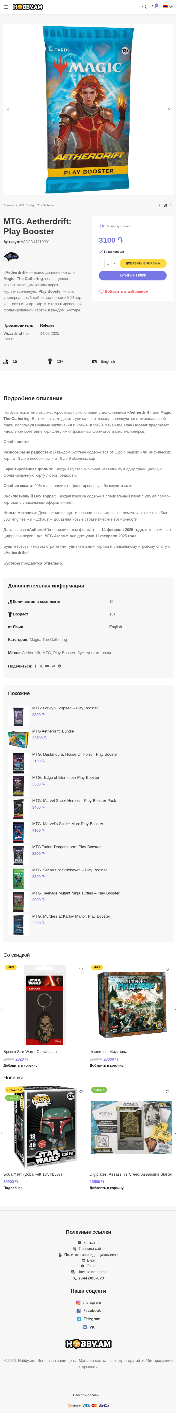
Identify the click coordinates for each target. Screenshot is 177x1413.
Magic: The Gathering (41, 205)
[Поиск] (144, 7)
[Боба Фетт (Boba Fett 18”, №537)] (45, 1127)
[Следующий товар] (171, 205)
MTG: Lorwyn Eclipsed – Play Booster (65, 708)
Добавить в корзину (143, 263)
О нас (91, 1266)
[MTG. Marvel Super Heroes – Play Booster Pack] (18, 809)
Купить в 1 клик (133, 275)
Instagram (92, 1302)
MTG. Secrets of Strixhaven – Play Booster (69, 870)
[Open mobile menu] (5, 7)
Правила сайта (92, 1248)
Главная (8, 205)
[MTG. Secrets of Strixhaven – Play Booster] (18, 878)
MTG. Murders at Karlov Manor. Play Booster (71, 916)
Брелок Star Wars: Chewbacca (30, 1052)
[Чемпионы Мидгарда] (132, 1005)
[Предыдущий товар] (159, 205)
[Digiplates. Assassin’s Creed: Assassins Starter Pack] (132, 1127)
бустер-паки (88, 653)
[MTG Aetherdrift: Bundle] (18, 740)
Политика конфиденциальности (91, 1254)
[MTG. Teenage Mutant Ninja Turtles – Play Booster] (18, 901)
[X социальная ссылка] (41, 666)
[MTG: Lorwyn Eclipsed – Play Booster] (18, 716)
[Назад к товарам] (165, 205)
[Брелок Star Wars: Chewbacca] (45, 1005)
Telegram (92, 1319)
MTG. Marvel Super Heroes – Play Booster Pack (74, 800)
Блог (91, 1260)
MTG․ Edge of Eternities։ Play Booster (65, 777)
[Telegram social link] (59, 666)
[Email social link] (47, 666)
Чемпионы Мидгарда (108, 1052)
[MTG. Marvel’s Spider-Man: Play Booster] (18, 832)
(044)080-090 (91, 1278)
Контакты (91, 1242)
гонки (106, 653)
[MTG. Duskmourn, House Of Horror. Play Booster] (18, 763)
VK (92, 1327)
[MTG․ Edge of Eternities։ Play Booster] (18, 786)
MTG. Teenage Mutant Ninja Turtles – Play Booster (76, 893)
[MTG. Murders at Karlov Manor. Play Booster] (18, 925)
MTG (46, 653)
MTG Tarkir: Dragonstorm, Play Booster (66, 847)
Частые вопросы (91, 1272)
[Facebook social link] (35, 666)
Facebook (92, 1310)
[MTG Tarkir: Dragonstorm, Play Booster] (18, 855)
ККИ (21, 205)
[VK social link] (53, 666)
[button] (8, 109)
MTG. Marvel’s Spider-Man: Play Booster (67, 824)
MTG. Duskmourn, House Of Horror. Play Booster (75, 754)
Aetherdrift (31, 653)
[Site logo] (28, 6)
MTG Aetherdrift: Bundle (53, 731)
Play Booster (64, 653)
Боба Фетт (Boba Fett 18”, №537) (32, 1174)
